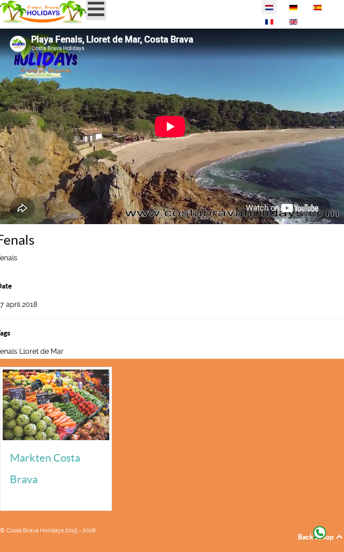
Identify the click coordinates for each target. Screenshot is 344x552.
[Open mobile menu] (96, 10)
